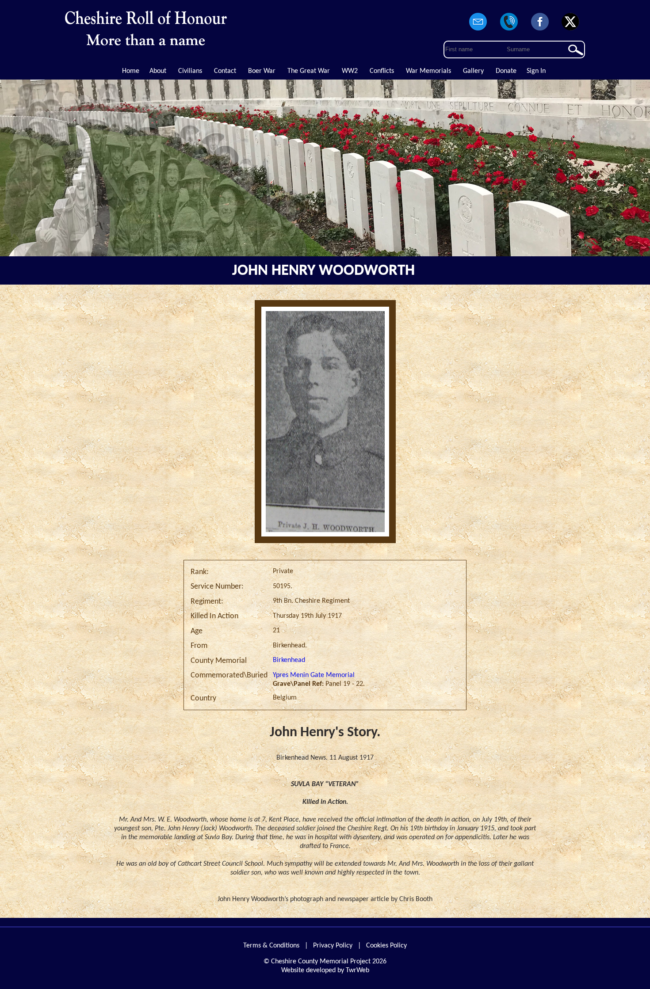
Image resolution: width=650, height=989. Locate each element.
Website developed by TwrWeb (325, 970)
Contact (225, 71)
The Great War (308, 71)
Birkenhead (289, 660)
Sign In (536, 71)
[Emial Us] (478, 31)
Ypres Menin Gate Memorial (314, 675)
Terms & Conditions (271, 945)
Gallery (473, 71)
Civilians (190, 71)
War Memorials (428, 71)
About (157, 71)
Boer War (261, 71)
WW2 (350, 71)
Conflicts (382, 71)
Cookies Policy (386, 945)
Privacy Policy (332, 945)
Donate (506, 71)
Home (130, 71)
